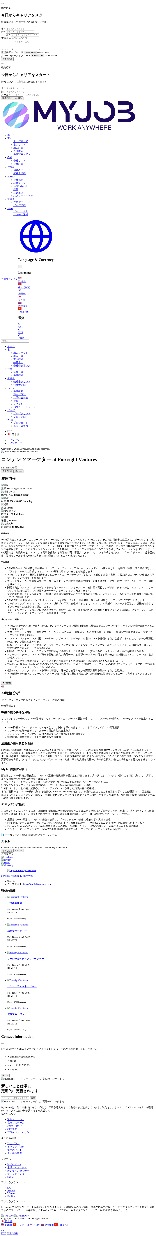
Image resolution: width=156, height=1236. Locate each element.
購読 (33, 1098)
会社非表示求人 (21, 154)
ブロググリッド (21, 202)
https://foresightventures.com (37, 884)
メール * (5, 35)
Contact (18, 471)
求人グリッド (20, 141)
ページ (11, 176)
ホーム (11, 135)
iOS (9, 1188)
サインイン (12, 278)
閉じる (5, 1075)
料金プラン (19, 183)
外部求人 (18, 151)
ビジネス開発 (14, 903)
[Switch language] (36, 253)
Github (10, 1177)
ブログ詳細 (19, 205)
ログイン (18, 192)
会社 (9, 157)
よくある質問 (14, 1153)
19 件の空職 (26, 875)
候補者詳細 (19, 173)
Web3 (10, 208)
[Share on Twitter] (6, 859)
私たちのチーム (15, 1122)
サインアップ (14, 443)
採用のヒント (14, 1150)
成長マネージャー (17, 931)
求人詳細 (18, 148)
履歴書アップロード (12, 52)
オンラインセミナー (18, 1170)
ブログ (11, 199)
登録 (15, 189)
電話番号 (6, 38)
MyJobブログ (14, 1164)
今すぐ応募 (7, 59)
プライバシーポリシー (19, 1132)
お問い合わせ (20, 186)
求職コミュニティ (17, 1167)
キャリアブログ (15, 1146)
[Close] (2, 3)
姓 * (3, 31)
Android (11, 1190)
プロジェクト (20, 211)
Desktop (11, 1196)
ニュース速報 (20, 214)
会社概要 (18, 179)
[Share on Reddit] (5, 862)
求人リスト (19, 144)
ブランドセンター (17, 1174)
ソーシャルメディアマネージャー (25, 958)
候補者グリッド (21, 170)
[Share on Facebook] (7, 857)
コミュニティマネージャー (22, 986)
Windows (11, 1193)
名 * (3, 28)
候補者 (11, 167)
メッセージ (7, 49)
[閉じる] (2, 1043)
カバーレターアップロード (15, 55)
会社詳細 (18, 163)
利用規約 (12, 1129)
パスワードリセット (24, 195)
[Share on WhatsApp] (7, 865)
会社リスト (19, 160)
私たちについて (15, 1119)
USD (3, 1230)
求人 (9, 138)
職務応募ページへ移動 (12, 98)
